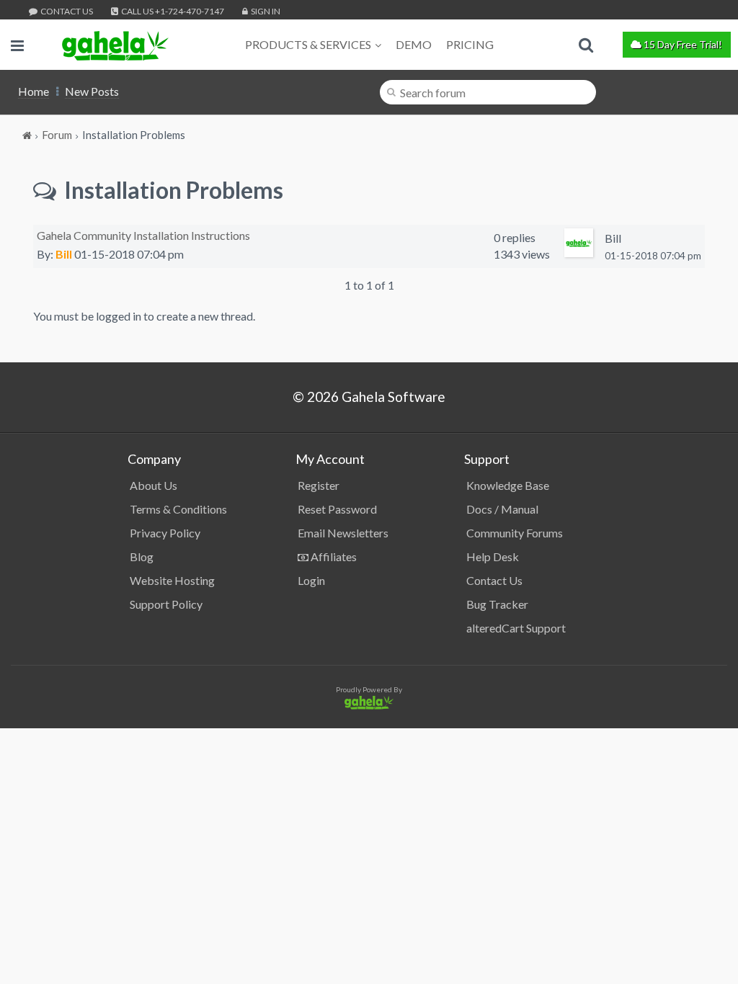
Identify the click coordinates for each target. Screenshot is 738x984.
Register (318, 485)
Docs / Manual (502, 509)
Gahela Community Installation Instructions (143, 235)
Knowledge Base (507, 485)
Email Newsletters (343, 533)
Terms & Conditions (178, 509)
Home (33, 91)
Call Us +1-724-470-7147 (172, 11)
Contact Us (66, 11)
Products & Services (308, 44)
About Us (153, 485)
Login (311, 580)
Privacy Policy (165, 533)
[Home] (28, 134)
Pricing (470, 44)
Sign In (264, 11)
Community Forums (514, 533)
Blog (142, 556)
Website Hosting (172, 580)
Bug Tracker (497, 604)
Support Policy (166, 604)
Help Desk (492, 556)
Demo (414, 44)
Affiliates (332, 556)
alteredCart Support (516, 628)
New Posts (92, 91)
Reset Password (337, 509)
